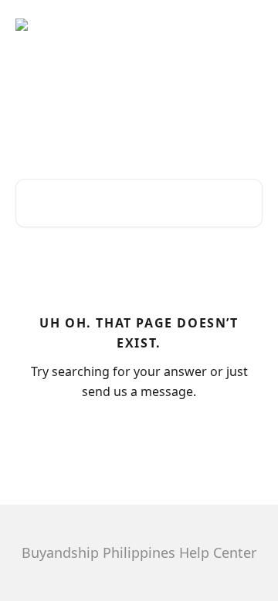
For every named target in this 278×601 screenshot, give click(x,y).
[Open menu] (249, 31)
